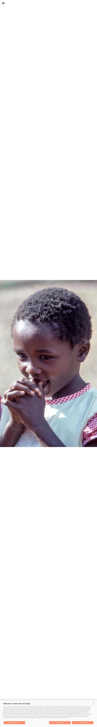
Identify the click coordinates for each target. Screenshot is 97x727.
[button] (93, 703)
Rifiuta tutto (60, 722)
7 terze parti (10, 706)
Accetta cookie (82, 722)
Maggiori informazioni (14, 722)
